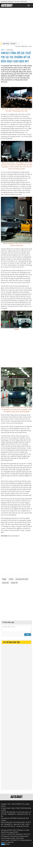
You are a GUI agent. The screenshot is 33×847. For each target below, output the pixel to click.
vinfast (11, 579)
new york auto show (22, 579)
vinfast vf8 (5, 583)
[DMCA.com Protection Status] (5, 844)
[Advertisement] (16, 24)
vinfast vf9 (14, 583)
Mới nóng (6, 43)
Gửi (28, 634)
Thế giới (13, 43)
